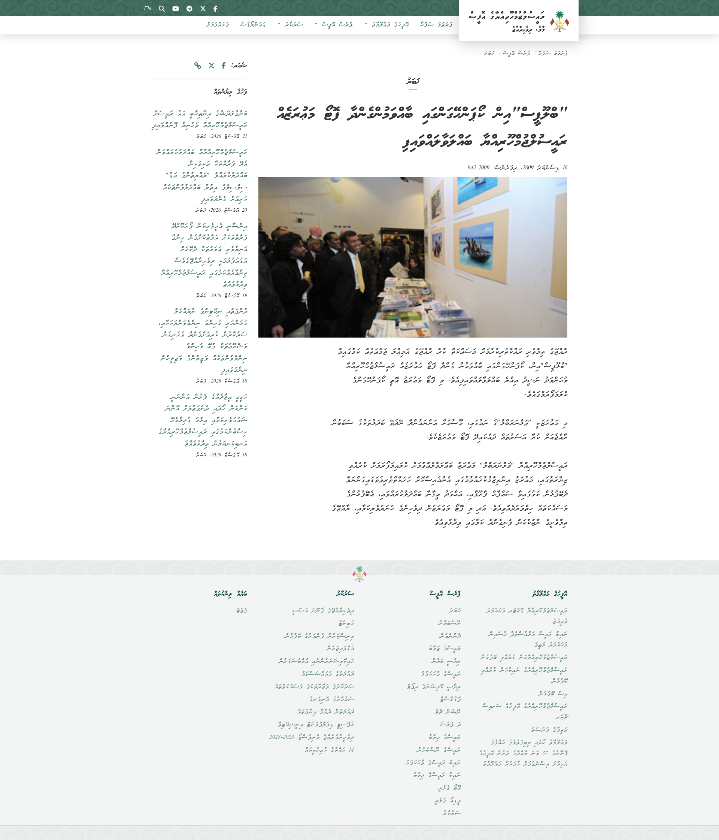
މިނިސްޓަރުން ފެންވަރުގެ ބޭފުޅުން (319, 636)
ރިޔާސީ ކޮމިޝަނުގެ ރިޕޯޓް (434, 687)
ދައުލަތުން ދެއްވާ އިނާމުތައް (325, 712)
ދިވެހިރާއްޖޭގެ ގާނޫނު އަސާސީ (323, 611)
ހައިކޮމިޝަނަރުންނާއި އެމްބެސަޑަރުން (316, 662)
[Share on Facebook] (223, 66)
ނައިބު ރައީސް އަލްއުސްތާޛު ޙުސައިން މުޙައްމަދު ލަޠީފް (528, 640)
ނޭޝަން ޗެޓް (448, 712)
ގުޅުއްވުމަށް (217, 25)
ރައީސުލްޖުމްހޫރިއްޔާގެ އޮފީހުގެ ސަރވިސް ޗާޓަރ (524, 712)
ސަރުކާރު (292, 25)
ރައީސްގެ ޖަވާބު (444, 649)
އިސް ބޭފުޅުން (553, 694)
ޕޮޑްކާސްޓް (450, 700)
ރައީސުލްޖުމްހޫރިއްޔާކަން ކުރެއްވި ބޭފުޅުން (524, 658)
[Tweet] (211, 66)
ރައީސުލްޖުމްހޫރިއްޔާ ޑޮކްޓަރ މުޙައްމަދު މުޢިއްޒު (526, 616)
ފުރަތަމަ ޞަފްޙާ (436, 25)
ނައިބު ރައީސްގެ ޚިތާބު (437, 775)
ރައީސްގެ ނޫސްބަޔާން (439, 750)
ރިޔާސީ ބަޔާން (446, 662)
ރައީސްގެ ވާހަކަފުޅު (441, 674)
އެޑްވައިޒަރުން (340, 649)
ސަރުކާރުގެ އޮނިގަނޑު (331, 700)
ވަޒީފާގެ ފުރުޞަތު (549, 730)
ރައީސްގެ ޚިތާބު (444, 738)
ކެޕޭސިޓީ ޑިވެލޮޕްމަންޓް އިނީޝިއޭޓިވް (315, 725)
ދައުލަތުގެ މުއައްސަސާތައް (327, 674)
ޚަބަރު (489, 53)
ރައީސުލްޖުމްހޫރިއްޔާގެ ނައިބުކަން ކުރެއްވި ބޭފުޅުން (524, 676)
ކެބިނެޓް (346, 624)
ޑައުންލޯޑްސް (253, 25)
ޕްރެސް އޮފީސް (335, 25)
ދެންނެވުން (450, 636)
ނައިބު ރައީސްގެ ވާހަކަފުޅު (433, 763)
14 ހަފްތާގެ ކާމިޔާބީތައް (329, 750)
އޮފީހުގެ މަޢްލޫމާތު (388, 25)
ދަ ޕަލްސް (450, 725)
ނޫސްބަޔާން (449, 624)
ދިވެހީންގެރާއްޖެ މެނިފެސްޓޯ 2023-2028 (311, 738)
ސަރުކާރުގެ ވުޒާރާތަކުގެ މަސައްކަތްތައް (314, 687)
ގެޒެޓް (241, 611)
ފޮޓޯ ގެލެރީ (449, 788)
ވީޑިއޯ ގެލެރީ (447, 801)
